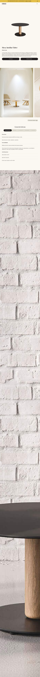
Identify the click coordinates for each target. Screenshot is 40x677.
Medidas (14, 130)
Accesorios (21, 130)
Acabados (33, 130)
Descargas (27, 130)
